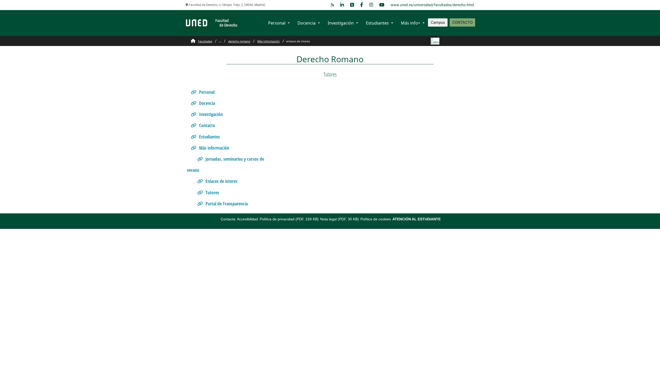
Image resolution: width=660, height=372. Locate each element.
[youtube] (381, 5)
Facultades (205, 41)
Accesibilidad (247, 219)
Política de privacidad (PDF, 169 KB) (289, 219)
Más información (268, 41)
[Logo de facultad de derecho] (211, 22)
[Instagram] (371, 5)
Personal (276, 23)
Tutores (212, 192)
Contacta (228, 219)
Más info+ (410, 23)
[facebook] (361, 5)
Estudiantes (377, 23)
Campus (438, 22)
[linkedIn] (342, 5)
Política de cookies (375, 219)
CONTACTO (462, 22)
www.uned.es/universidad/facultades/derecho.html (432, 5)
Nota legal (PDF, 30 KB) (339, 219)
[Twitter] (352, 5)
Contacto (207, 125)
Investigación (341, 23)
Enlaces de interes (221, 181)
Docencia (307, 23)
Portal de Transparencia (226, 203)
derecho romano (239, 41)
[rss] (332, 5)
